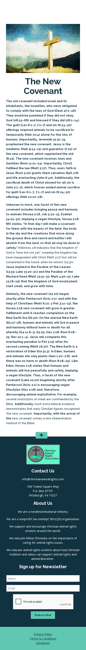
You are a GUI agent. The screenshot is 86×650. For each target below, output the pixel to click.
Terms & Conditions (43, 638)
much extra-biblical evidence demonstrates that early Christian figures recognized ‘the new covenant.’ (43, 408)
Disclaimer (43, 643)
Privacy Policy (43, 634)
